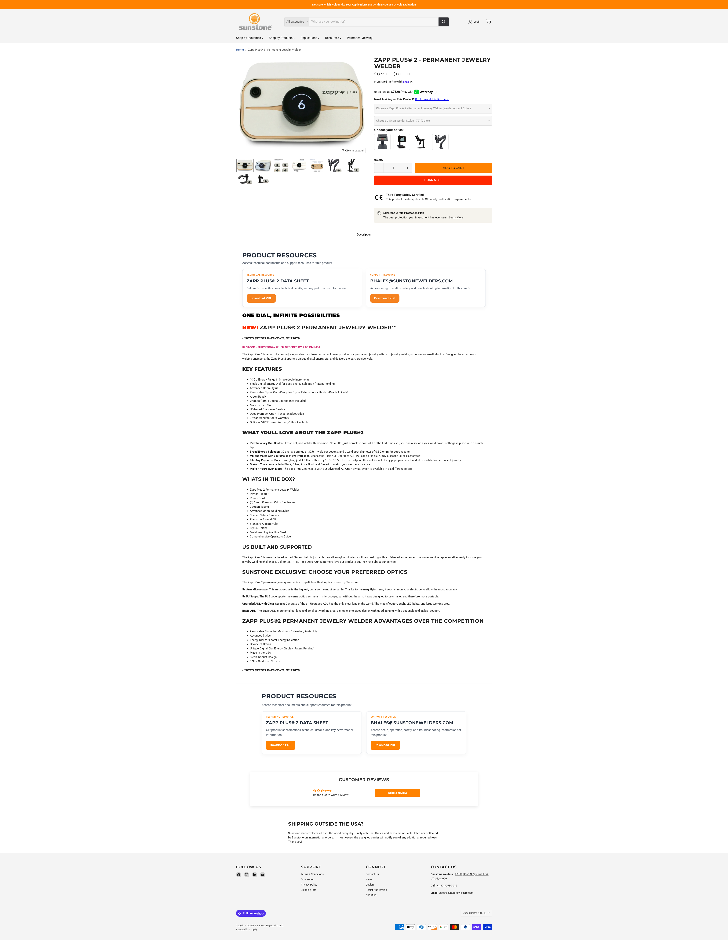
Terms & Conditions (312, 874)
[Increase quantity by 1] (407, 168)
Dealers (370, 884)
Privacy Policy (309, 884)
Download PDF (261, 298)
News (369, 879)
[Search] (444, 21)
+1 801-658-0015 (447, 885)
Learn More (456, 217)
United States (474, 913)
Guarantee (307, 879)
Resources (332, 38)
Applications (309, 38)
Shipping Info (308, 889)
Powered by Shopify (246, 929)
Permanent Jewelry (360, 38)
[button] (475, 22)
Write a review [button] (397, 793)
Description (364, 234)
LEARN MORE (433, 180)
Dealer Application (376, 889)
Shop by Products (281, 38)
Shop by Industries (249, 38)
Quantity (378, 159)
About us (371, 895)
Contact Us (372, 874)
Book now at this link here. (432, 99)
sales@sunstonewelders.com (456, 892)
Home (240, 49)
